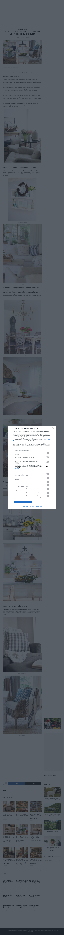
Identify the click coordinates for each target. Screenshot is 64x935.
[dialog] (32, 467)
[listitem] (32, 450)
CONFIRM (23, 502)
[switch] (47, 453)
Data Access (32, 506)
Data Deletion (25, 506)
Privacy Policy (39, 506)
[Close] (53, 428)
